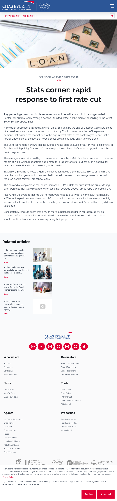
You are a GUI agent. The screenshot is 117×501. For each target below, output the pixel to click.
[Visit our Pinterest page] (75, 346)
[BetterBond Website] (12, 463)
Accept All (106, 494)
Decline (89, 494)
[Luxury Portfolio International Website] (36, 463)
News (58, 80)
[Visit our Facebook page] (33, 346)
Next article (29, 16)
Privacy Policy (8, 477)
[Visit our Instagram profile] (50, 346)
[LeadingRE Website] (57, 463)
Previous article (13, 16)
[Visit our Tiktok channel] (84, 346)
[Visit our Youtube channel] (67, 346)
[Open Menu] (112, 6)
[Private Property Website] (77, 463)
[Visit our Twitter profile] (58, 346)
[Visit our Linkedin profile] (41, 346)
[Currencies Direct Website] (102, 463)
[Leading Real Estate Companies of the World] (44, 6)
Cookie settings (69, 494)
